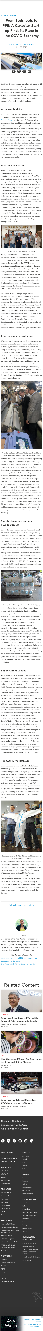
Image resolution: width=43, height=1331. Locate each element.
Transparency (5, 1180)
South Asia (4, 1202)
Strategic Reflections (29, 1215)
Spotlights (25, 1231)
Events (26, 1152)
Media (25, 1174)
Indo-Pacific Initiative (8, 1224)
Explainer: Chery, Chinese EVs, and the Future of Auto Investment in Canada (19, 1019)
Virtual (24, 1165)
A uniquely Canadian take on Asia (31, 1321)
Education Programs (7, 1239)
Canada (24, 1159)
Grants (3, 1212)
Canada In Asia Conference (31, 1257)
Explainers (25, 1219)
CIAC (24, 1169)
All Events (25, 1156)
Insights (25, 1206)
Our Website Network (28, 1238)
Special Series (27, 1228)
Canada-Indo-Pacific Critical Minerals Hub (10, 1231)
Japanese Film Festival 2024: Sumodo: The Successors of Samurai (19, 959)
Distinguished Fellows (8, 1263)
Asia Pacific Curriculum (29, 1243)
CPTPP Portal (5, 1208)
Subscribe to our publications (21, 905)
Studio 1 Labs (6, 120)
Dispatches (26, 1209)
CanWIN (4, 1259)
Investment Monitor (28, 1246)
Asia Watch (11, 1323)
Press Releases (27, 1187)
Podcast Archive (27, 1194)
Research (6, 1189)
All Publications (6, 1193)
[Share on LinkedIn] (24, 71)
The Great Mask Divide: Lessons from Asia (18, 964)
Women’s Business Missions (10, 1242)
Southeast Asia (6, 1196)
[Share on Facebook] (14, 71)
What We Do (5, 1171)
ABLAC (3, 1266)
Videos (24, 1184)
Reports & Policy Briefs (29, 1212)
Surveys (25, 1225)
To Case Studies (9, 15)
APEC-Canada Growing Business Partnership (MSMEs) (30, 1252)
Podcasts (25, 1181)
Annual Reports (6, 1183)
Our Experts (26, 1190)
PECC (3, 1275)
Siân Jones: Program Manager (21, 44)
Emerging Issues (6, 1236)
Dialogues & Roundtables (9, 1227)
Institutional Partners (8, 1282)
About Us (6, 1167)
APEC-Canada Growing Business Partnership (8, 1246)
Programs (6, 1220)
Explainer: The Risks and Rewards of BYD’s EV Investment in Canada (18, 1101)
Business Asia (5, 1205)
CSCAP (3, 1278)
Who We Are (5, 1174)
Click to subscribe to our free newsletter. (32, 1325)
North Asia (4, 1199)
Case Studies (26, 1222)
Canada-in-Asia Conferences (9, 1160)
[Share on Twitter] (19, 71)
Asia (23, 1162)
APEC (3, 1272)
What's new (7, 1152)
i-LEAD (3, 1250)
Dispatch (4, 1055)
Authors (3, 1215)
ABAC (3, 1269)
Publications (29, 1199)
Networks (6, 1256)
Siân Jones (21, 936)
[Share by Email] (29, 71)
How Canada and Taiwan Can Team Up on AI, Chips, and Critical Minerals (21, 1060)
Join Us (3, 1177)
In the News (26, 1178)
